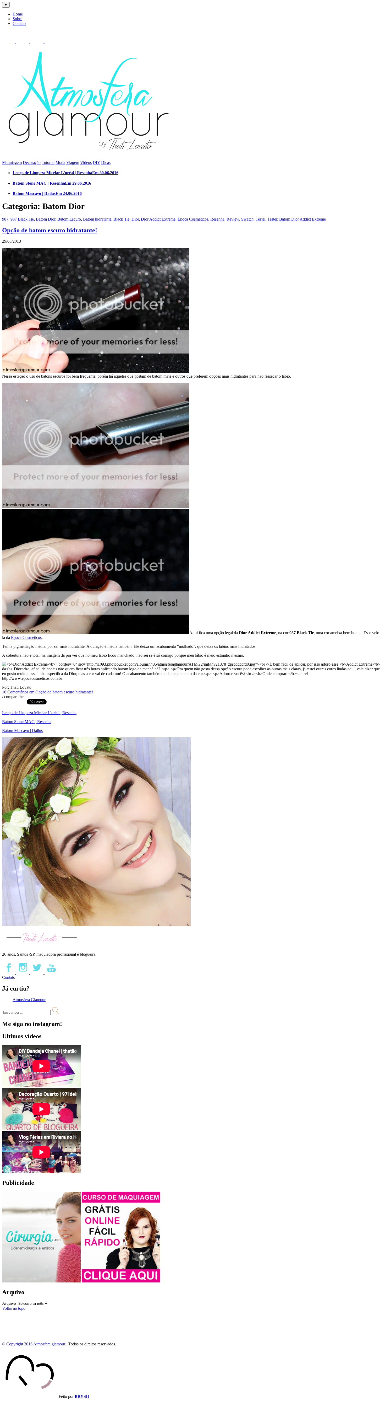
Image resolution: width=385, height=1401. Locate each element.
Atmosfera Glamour (29, 999)
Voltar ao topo (13, 1308)
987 (5, 219)
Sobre (17, 19)
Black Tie (121, 219)
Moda (60, 162)
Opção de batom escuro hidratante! (49, 230)
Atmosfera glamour (49, 1344)
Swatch (247, 219)
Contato (19, 23)
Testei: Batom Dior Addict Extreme (296, 219)
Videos (86, 162)
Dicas (106, 162)
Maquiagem (12, 162)
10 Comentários (47, 692)
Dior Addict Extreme (158, 219)
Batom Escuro (69, 219)
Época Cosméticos (193, 219)
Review (233, 219)
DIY (96, 162)
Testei (260, 219)
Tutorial (48, 162)
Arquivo (9, 1303)
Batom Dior (45, 219)
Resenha (217, 219)
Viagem (72, 162)
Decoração (32, 162)
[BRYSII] (30, 1396)
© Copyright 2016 (17, 1344)
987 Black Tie (22, 219)
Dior (135, 219)
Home (18, 14)
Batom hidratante (97, 219)
